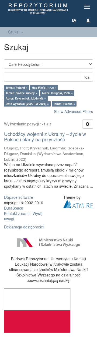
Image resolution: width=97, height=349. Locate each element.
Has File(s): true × (44, 87)
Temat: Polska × (64, 104)
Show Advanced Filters (73, 111)
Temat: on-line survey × (21, 93)
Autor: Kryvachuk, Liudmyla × (26, 98)
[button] (74, 20)
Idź (86, 77)
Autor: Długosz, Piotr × (57, 93)
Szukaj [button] (14, 32)
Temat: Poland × (16, 87)
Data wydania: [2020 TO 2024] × (27, 104)
